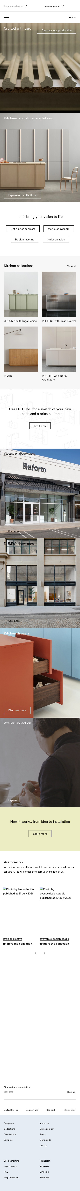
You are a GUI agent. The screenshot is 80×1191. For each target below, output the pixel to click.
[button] (21, 913)
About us (44, 1123)
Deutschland (32, 1109)
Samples (8, 1139)
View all (71, 266)
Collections (9, 1128)
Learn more (40, 833)
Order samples (56, 239)
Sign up (71, 1091)
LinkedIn (44, 1171)
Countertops (10, 1134)
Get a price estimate (23, 229)
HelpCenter (10, 1177)
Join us (43, 1145)
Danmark (50, 1109)
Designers (9, 1123)
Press (42, 1134)
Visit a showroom (58, 229)
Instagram (45, 1160)
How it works (10, 1166)
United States (11, 1109)
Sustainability (47, 1128)
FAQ (6, 1171)
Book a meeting (24, 239)
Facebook (45, 1177)
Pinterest (44, 1166)
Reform (72, 17)
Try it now (40, 426)
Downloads (45, 1139)
